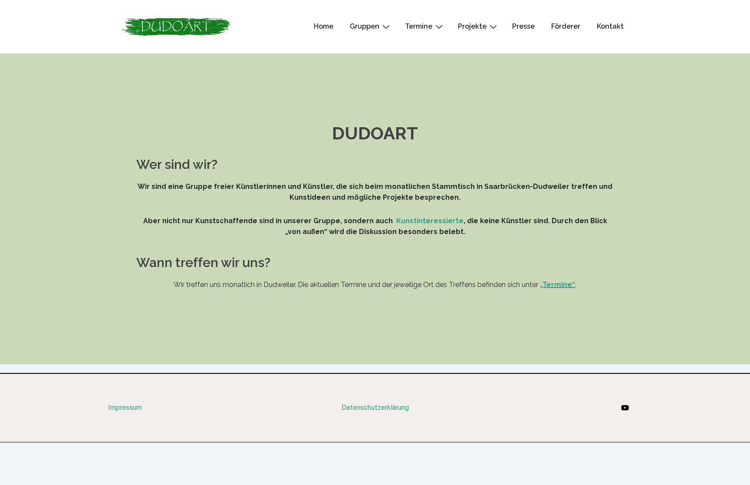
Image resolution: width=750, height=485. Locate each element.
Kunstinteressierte (430, 221)
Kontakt (610, 26)
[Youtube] (625, 408)
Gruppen (364, 26)
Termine (418, 26)
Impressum (125, 407)
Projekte (472, 26)
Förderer (565, 26)
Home (323, 26)
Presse (523, 26)
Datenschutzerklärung (375, 407)
